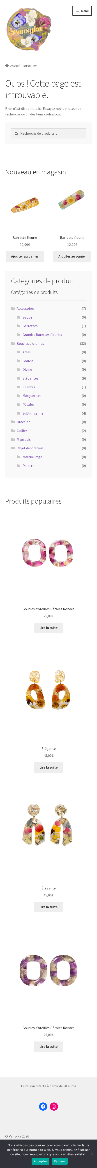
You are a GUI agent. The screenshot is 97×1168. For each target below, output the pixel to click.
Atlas (27, 352)
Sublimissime (33, 413)
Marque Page (32, 457)
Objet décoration (30, 448)
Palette (28, 465)
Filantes (29, 387)
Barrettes (30, 326)
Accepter (40, 1161)
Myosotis (24, 439)
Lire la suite (48, 627)
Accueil (15, 65)
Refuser (59, 1161)
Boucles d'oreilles (30, 343)
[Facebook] (43, 1106)
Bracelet (23, 422)
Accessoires (26, 308)
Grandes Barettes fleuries (42, 334)
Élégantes (30, 378)
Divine (27, 369)
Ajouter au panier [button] (25, 256)
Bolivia (28, 361)
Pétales (29, 404)
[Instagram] (54, 1106)
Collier (22, 430)
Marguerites (32, 395)
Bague (27, 317)
